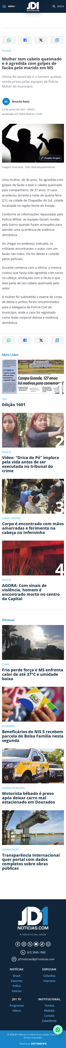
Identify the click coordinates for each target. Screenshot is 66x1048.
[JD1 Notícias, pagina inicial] (33, 6)
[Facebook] (17, 944)
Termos (49, 1005)
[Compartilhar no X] (41, 40)
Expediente (49, 1021)
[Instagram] (23, 944)
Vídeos (16, 1010)
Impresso (49, 981)
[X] (30, 944)
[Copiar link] (57, 40)
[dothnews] (39, 1044)
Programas (17, 1005)
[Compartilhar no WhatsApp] (9, 40)
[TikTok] (42, 944)
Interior (17, 991)
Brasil (16, 976)
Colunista (49, 976)
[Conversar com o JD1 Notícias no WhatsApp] (58, 1029)
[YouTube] (36, 944)
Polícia (17, 986)
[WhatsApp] (48, 944)
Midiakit (49, 1010)
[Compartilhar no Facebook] (25, 40)
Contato (49, 1016)
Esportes (16, 981)
